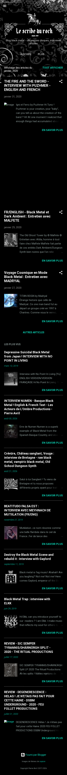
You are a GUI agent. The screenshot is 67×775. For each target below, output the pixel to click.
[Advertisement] (33, 171)
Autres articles (33, 332)
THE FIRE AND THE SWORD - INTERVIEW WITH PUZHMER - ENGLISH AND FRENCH (27, 85)
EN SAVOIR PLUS (52, 130)
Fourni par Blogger (35, 754)
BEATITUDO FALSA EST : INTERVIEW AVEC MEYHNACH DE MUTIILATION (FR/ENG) (27, 510)
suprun (42, 761)
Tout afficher (52, 67)
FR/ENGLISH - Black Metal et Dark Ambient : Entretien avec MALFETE (27, 216)
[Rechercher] (62, 7)
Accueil (26, 54)
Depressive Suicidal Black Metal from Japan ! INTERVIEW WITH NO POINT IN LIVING (28, 356)
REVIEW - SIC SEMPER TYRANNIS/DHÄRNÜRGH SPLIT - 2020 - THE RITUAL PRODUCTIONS (28, 648)
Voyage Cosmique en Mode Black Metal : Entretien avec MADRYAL (26, 277)
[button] (61, 82)
